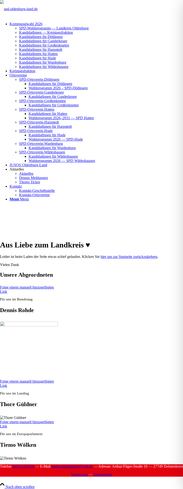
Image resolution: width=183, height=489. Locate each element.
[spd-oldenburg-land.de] (19, 9)
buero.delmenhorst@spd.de (72, 466)
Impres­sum (79, 474)
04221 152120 (23, 466)
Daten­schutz (102, 474)
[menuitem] (96, 45)
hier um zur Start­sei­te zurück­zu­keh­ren (129, 257)
